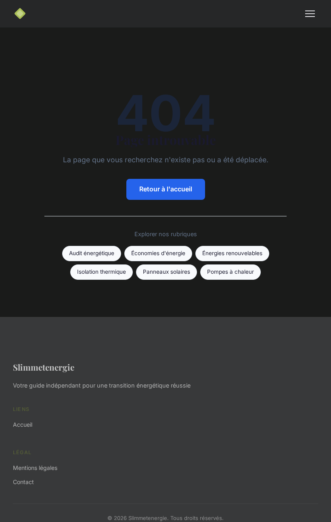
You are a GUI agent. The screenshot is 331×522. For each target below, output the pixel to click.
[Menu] (310, 13)
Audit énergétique (91, 253)
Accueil (22, 424)
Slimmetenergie (43, 367)
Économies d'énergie (158, 253)
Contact (23, 481)
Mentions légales (35, 467)
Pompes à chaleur (230, 271)
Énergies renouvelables (232, 253)
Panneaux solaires (166, 271)
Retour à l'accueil (165, 189)
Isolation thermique (101, 271)
